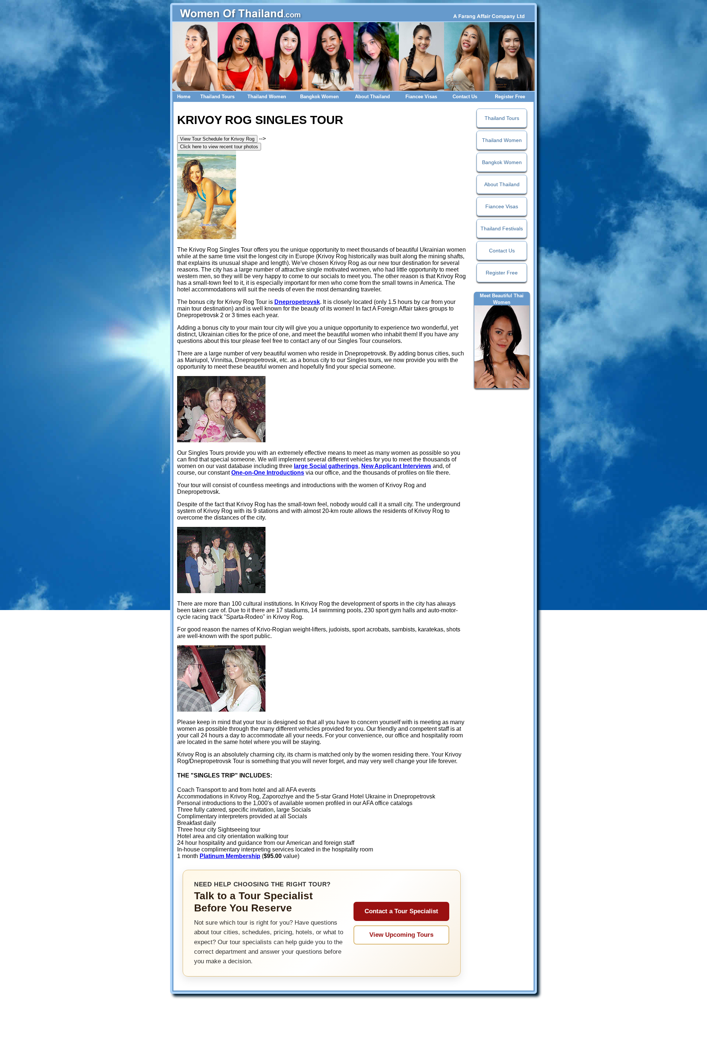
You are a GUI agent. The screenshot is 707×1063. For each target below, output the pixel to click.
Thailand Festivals (502, 228)
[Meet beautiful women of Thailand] (502, 346)
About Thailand (372, 96)
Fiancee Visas (421, 96)
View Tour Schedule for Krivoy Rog (217, 139)
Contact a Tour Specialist (401, 911)
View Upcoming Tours (401, 934)
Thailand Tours (217, 96)
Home (183, 96)
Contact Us (465, 96)
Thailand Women (266, 96)
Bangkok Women (319, 96)
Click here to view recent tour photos (219, 146)
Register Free (510, 96)
